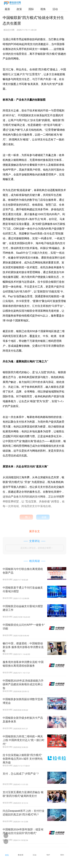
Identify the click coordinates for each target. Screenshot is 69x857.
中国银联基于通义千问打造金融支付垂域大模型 (23, 589)
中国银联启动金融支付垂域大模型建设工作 (23, 608)
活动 (55, 9)
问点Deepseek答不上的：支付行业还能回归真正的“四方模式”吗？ (23, 812)
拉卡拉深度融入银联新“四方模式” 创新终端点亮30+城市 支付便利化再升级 (23, 758)
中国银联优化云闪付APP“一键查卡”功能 (24, 626)
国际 (31, 9)
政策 (19, 9)
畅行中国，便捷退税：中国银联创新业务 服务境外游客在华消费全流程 (23, 647)
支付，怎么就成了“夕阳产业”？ (21, 773)
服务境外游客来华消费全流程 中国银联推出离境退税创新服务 (23, 663)
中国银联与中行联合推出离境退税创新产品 (23, 570)
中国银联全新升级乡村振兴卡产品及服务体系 (23, 719)
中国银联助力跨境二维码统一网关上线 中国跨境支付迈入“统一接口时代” (23, 740)
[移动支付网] (12, 4)
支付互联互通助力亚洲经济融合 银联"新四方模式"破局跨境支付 (23, 794)
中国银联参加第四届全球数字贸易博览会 (23, 701)
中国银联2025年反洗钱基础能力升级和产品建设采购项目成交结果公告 (23, 684)
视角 (43, 9)
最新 (7, 9)
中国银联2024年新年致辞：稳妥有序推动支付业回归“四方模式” (23, 831)
